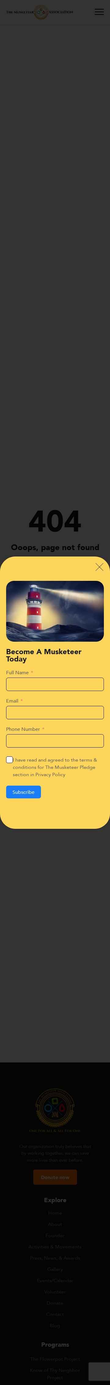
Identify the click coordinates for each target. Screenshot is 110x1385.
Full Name (17, 672)
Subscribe (24, 792)
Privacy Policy (50, 774)
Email (12, 700)
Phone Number (23, 729)
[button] (99, 567)
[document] (55, 692)
